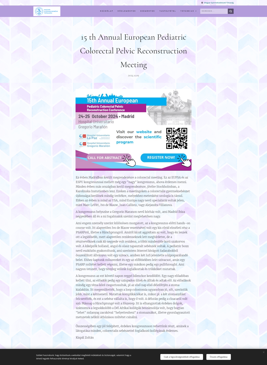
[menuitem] (107, 11)
